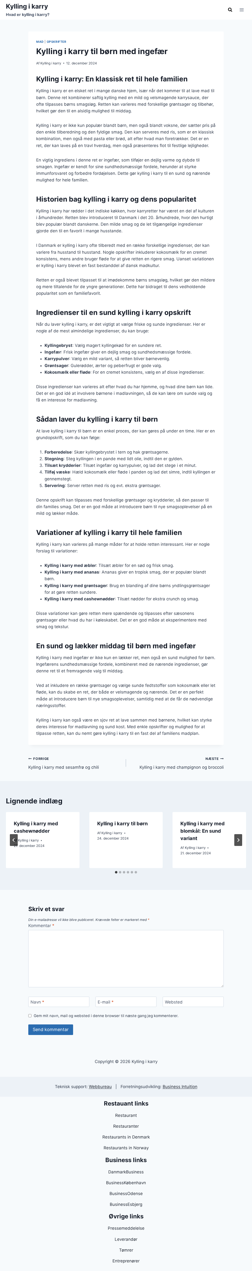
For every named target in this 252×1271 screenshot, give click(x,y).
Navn (37, 1002)
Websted (174, 1002)
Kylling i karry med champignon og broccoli (182, 763)
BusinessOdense (126, 1193)
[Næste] (238, 840)
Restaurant (126, 1115)
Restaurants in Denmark (126, 1137)
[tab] (116, 872)
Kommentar (41, 925)
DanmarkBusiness (126, 1171)
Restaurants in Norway (126, 1147)
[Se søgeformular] (230, 9)
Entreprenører (126, 1260)
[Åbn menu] (241, 10)
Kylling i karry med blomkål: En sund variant (202, 831)
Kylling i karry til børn (122, 824)
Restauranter (126, 1126)
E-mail (106, 1002)
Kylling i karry (50, 63)
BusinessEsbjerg (126, 1204)
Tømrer (126, 1250)
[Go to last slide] (14, 840)
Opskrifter (56, 42)
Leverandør (126, 1239)
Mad (40, 42)
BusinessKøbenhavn (126, 1182)
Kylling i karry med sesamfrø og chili (63, 763)
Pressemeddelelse (126, 1228)
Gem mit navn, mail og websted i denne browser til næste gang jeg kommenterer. (106, 1015)
